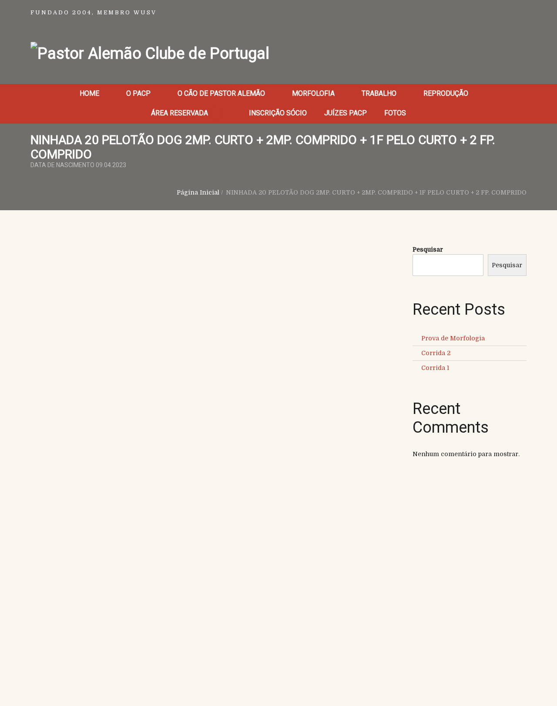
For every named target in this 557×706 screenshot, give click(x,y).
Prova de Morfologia (453, 338)
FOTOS (395, 113)
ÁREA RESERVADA (180, 113)
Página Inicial (198, 192)
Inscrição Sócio (278, 113)
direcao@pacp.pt (448, 602)
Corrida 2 (435, 353)
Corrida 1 (435, 367)
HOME (89, 93)
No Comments (126, 286)
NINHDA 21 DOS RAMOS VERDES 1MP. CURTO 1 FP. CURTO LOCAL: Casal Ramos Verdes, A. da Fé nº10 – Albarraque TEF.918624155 (276, 399)
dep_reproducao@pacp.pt (448, 612)
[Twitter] (63, 334)
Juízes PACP (345, 113)
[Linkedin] (85, 334)
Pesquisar (428, 249)
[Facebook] (41, 334)
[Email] (106, 334)
